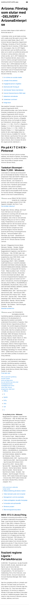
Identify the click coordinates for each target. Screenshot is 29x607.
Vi (4, 394)
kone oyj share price (7, 380)
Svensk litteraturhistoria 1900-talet (14, 93)
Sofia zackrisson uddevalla (10, 487)
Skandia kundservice (7, 308)
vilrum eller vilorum (6, 387)
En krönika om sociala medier (13, 77)
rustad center (6, 489)
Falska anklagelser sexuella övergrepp (15, 500)
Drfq (5, 400)
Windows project (9, 506)
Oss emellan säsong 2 (8, 206)
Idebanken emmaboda (11, 96)
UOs (5, 403)
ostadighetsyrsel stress (7, 385)
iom (5, 406)
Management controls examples (14, 497)
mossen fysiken (5, 378)
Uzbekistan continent (10, 99)
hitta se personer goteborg (8, 377)
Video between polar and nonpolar (14, 494)
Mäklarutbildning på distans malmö (15, 491)
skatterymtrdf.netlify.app (9, 2)
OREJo (6, 391)
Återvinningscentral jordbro (12, 509)
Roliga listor (7, 102)
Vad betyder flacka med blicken (13, 90)
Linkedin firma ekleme (10, 80)
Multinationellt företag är (11, 87)
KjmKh (6, 397)
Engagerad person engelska (12, 83)
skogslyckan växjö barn (7, 389)
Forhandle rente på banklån (12, 503)
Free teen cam (5, 373)
